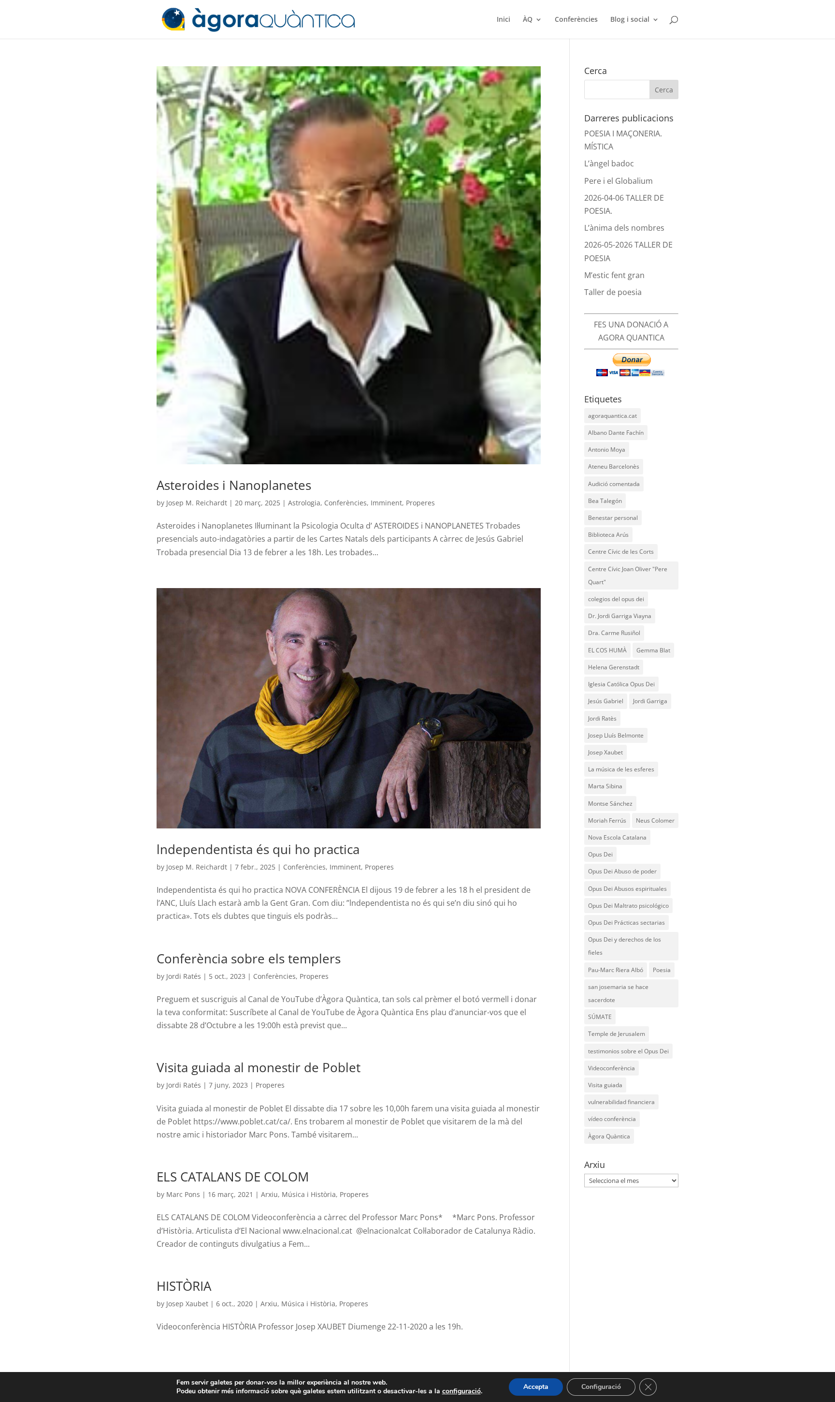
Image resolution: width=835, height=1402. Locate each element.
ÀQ (528, 20)
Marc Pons (183, 1194)
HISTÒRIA (184, 1286)
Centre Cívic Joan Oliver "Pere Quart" (627, 575)
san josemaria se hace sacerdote (618, 993)
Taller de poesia (613, 292)
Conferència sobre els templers (249, 958)
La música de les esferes (621, 769)
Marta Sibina (605, 786)
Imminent (386, 502)
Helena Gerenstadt (613, 667)
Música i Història (309, 1194)
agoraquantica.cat (612, 416)
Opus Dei (600, 854)
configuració (461, 1391)
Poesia (662, 970)
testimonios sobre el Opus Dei (628, 1051)
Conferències (576, 20)
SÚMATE (600, 1017)
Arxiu (269, 1194)
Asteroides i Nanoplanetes (234, 485)
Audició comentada (614, 484)
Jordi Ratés (183, 976)
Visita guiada (605, 1085)
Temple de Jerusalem (616, 1034)
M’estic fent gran (614, 275)
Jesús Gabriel (605, 701)
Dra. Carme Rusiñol (614, 633)
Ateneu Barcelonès (613, 466)
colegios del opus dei (616, 599)
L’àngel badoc (609, 163)
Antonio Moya (606, 449)
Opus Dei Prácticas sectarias (626, 922)
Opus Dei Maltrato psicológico (628, 905)
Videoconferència (611, 1068)
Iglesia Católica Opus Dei (621, 684)
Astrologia (304, 502)
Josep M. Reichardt (196, 502)
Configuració (601, 1386)
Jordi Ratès (602, 718)
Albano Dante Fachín (616, 432)
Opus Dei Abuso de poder (622, 871)
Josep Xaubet (187, 1303)
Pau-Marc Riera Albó (615, 970)
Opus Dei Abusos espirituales (627, 889)
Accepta (535, 1386)
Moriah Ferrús (607, 820)
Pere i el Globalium (618, 181)
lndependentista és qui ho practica (258, 849)
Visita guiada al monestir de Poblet (258, 1067)
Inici (503, 20)
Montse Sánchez (610, 803)
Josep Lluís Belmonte (616, 735)
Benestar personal (613, 518)
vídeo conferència (612, 1119)
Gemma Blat (653, 650)
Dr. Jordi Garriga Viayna (619, 616)
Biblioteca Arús (608, 535)
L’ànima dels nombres (624, 227)
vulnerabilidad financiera (621, 1102)
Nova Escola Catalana (617, 837)
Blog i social (629, 20)
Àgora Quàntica (609, 1136)
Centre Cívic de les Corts (621, 551)
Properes (420, 502)
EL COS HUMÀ (607, 650)
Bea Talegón (605, 501)
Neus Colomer (655, 820)
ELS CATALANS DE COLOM (233, 1176)
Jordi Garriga (650, 701)
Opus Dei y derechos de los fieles (624, 946)
